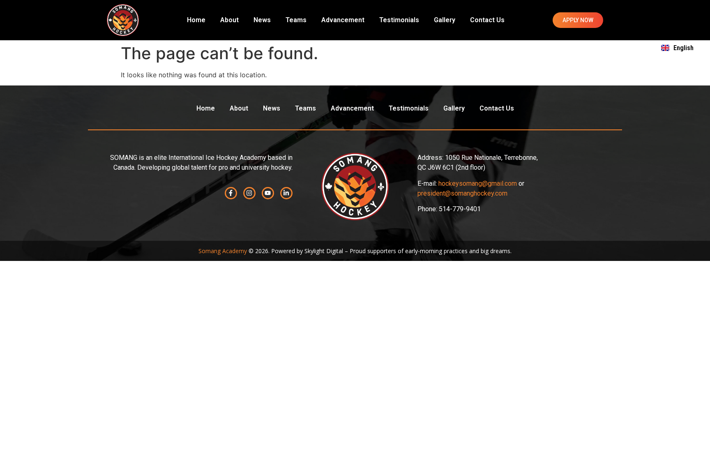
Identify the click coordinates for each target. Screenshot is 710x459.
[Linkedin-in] (286, 193)
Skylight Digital (323, 251)
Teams (296, 20)
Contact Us (487, 20)
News (262, 20)
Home (196, 20)
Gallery (444, 20)
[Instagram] (249, 193)
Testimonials (399, 20)
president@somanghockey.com (462, 193)
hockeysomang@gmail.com (477, 183)
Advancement (342, 20)
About (229, 20)
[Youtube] (268, 193)
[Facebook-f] (231, 193)
